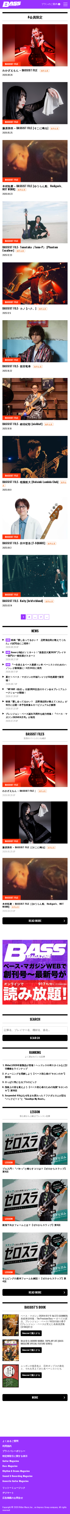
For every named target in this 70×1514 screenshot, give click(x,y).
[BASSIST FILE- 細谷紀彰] (35, 399)
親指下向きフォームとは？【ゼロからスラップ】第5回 (31, 1225)
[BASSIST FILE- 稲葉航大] (35, 457)
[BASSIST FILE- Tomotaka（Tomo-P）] (35, 222)
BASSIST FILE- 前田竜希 (17, 366)
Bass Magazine (9, 1466)
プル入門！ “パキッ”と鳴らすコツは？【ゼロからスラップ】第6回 (34, 1170)
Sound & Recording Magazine (17, 1476)
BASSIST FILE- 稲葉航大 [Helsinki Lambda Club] (30, 482)
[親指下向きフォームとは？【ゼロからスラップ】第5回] (35, 1200)
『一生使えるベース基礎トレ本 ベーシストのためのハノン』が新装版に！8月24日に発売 (36, 666)
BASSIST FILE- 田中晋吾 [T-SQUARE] (23, 543)
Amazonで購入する (31, 1333)
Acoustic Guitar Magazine (15, 1481)
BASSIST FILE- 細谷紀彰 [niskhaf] (22, 424)
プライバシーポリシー (13, 1450)
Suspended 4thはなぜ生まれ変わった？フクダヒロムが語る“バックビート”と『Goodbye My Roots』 (35, 1097)
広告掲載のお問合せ (12, 1497)
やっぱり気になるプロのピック (21, 1082)
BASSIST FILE (11, 64)
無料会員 (44, 70)
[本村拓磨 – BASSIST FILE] (35, 161)
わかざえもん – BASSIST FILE (20, 70)
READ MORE (35, 921)
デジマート (8, 1492)
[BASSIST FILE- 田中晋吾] (35, 518)
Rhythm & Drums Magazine (16, 1471)
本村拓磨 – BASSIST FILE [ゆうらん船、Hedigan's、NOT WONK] (33, 187)
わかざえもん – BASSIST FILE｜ (19, 790)
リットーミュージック (13, 1487)
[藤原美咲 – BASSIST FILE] (35, 103)
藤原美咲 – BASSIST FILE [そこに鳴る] (25, 128)
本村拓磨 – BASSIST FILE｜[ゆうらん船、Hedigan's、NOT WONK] (33, 905)
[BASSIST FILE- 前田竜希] (35, 341)
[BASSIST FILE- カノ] (35, 283)
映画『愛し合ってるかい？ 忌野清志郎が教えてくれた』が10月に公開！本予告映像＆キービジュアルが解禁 (36, 703)
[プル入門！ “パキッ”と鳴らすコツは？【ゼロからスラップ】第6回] (35, 1144)
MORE (35, 1397)
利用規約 (7, 1445)
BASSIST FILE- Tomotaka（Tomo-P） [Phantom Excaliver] (30, 249)
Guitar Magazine (10, 1461)
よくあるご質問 (10, 1440)
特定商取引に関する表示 (15, 1456)
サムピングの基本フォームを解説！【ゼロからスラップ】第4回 (34, 1280)
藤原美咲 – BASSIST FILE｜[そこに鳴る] (23, 847)
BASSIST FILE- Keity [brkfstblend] (22, 601)
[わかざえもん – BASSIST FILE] (35, 45)
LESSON (9, 1162)
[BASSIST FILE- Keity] (35, 576)
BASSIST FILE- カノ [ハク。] (19, 308)
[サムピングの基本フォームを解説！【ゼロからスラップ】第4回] (35, 1254)
